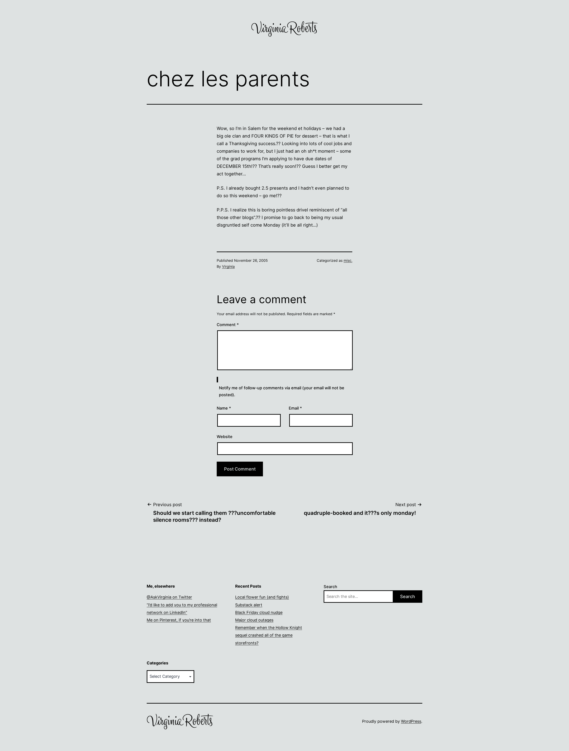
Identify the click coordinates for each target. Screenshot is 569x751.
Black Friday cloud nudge (258, 612)
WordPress (411, 721)
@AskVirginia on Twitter (169, 597)
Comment (228, 324)
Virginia (228, 266)
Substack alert (248, 605)
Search (330, 586)
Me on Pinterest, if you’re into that (179, 620)
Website (224, 436)
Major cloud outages (254, 620)
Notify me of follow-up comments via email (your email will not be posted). (281, 391)
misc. (348, 260)
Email (295, 408)
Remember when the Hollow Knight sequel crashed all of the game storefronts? (268, 635)
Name (224, 408)
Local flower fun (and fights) (262, 597)
